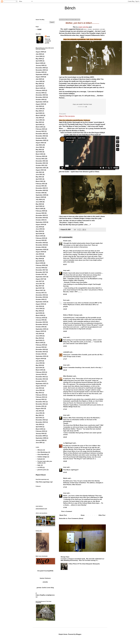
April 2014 (39, 367)
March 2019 (39, 236)
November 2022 (41, 136)
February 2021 (40, 183)
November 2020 (41, 190)
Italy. (38, 465)
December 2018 (41, 242)
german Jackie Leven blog (45, 587)
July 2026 (39, 54)
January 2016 (40, 320)
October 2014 (40, 354)
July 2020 (39, 199)
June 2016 (39, 308)
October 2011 (40, 406)
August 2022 (40, 142)
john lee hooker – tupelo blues (69, 171)
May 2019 (39, 231)
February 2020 (40, 211)
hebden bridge (42, 457)
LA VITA (39, 467)
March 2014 (39, 370)
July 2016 (39, 306)
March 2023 (39, 127)
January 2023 (40, 131)
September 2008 (41, 438)
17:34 (65, 487)
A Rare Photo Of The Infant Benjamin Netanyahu (84, 564)
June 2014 (39, 363)
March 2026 (39, 63)
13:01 (65, 346)
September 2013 (41, 383)
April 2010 (39, 426)
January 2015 (40, 347)
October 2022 (40, 138)
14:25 (65, 309)
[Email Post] (74, 229)
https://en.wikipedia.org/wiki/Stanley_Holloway (74, 120)
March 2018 (39, 263)
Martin (65, 478)
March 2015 (39, 342)
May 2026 (39, 58)
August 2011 (40, 408)
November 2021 (41, 163)
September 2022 (41, 140)
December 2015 (41, 322)
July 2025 (39, 79)
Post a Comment (66, 511)
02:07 (65, 264)
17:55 (65, 507)
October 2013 (40, 381)
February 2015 (40, 345)
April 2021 (39, 179)
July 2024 (39, 106)
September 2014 (41, 356)
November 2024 (41, 97)
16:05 (65, 331)
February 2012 (40, 397)
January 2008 (40, 440)
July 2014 (39, 361)
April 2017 (39, 288)
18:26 (65, 437)
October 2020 (40, 192)
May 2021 (39, 176)
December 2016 (41, 295)
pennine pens (41, 469)
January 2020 (40, 213)
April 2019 (39, 233)
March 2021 (39, 181)
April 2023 (39, 124)
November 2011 (41, 404)
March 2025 (39, 88)
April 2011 (39, 417)
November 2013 (41, 379)
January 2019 (40, 240)
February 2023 (40, 129)
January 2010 (40, 433)
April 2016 (39, 313)
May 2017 (39, 286)
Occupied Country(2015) (45, 571)
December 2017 (41, 270)
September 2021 (41, 167)
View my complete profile (48, 41)
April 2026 (39, 61)
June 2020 (39, 201)
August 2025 (40, 77)
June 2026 (39, 56)
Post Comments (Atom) (75, 518)
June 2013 (39, 390)
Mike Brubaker (68, 376)
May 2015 (39, 338)
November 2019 (41, 217)
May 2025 (39, 83)
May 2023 (39, 122)
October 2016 (40, 299)
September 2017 (41, 276)
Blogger (78, 634)
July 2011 (39, 410)
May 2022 (39, 149)
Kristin (65, 240)
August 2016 (40, 304)
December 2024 (41, 95)
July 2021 (39, 172)
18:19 (65, 370)
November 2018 (41, 245)
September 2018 (41, 249)
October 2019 (40, 220)
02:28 (65, 294)
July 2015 (39, 333)
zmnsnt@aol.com (41, 508)
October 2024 (40, 99)
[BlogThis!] (80, 230)
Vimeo (97, 171)
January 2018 (40, 267)
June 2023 (39, 120)
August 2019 (40, 224)
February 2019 (40, 238)
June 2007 (39, 442)
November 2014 (41, 351)
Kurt (64, 300)
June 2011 (39, 413)
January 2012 (40, 399)
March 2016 (39, 315)
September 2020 (41, 195)
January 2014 (40, 374)
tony (64, 270)
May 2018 (39, 258)
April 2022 (39, 151)
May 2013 (39, 392)
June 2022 (39, 147)
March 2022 (39, 154)
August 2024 (40, 104)
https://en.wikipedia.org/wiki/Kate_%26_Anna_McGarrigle (83, 39)
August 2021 (40, 170)
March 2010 (39, 429)
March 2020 (39, 208)
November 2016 (41, 297)
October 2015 (40, 326)
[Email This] (78, 230)
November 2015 (41, 324)
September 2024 (41, 102)
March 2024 (39, 115)
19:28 (65, 461)
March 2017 (39, 290)
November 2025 (41, 70)
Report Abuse (41, 475)
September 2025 (41, 74)
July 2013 (39, 388)
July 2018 (39, 254)
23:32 (65, 472)
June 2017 (39, 283)
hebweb (40, 459)
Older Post (101, 515)
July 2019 (39, 227)
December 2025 (41, 67)
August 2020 (40, 197)
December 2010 (41, 420)
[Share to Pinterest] (85, 230)
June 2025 (39, 81)
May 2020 (39, 204)
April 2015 (39, 340)
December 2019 (41, 215)
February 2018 (40, 265)
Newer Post (63, 515)
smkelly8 (66, 352)
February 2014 (40, 372)
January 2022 (40, 158)
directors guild (88, 171)
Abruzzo (40, 450)
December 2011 (41, 401)
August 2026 (40, 52)
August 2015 (40, 331)
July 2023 (39, 117)
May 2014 (39, 365)
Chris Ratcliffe (42, 454)
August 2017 (40, 279)
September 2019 (41, 222)
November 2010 (41, 422)
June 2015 (39, 336)
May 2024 (39, 111)
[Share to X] (82, 230)
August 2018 (40, 251)
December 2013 (41, 376)
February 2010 (40, 431)
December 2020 (41, 188)
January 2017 (40, 292)
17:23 (65, 409)
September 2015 (41, 329)
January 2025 (40, 92)
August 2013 (40, 385)
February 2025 (40, 90)
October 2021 (40, 165)
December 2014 (41, 349)
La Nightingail (67, 443)
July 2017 (39, 281)
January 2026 (40, 65)
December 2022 (41, 133)
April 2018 (39, 261)
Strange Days (65, 557)
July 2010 (39, 424)
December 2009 (41, 436)
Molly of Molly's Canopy (71, 315)
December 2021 (41, 161)
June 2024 (39, 108)
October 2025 (40, 72)
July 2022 (39, 145)
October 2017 (40, 274)
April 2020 (39, 206)
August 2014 (40, 358)
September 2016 (41, 301)
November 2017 (41, 272)
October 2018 (40, 247)
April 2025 (39, 86)
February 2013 (40, 395)
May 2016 (39, 311)
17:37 (65, 359)
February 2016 (40, 317)
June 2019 (39, 229)
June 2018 (39, 256)
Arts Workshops (42, 452)
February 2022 (40, 156)
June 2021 (39, 174)
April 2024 (39, 113)
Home (82, 515)
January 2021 (40, 186)
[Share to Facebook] (83, 230)
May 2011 (39, 415)
